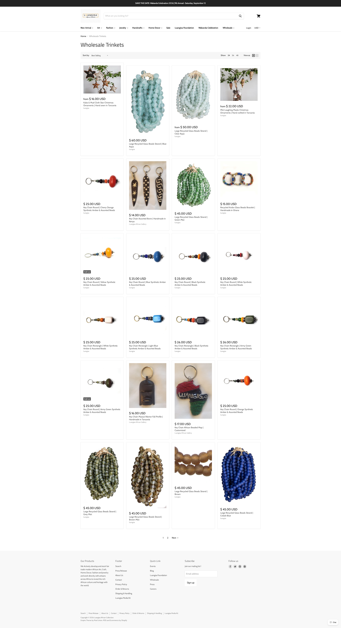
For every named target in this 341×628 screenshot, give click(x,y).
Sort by (86, 55)
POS (104, 620)
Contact (118, 580)
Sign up (190, 582)
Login (248, 28)
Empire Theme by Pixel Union (91, 620)
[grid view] (253, 55)
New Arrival (86, 28)
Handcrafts (137, 28)
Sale (168, 28)
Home (83, 36)
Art (99, 28)
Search (118, 566)
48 (237, 55)
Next (174, 538)
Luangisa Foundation (184, 28)
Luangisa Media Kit (123, 598)
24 (229, 55)
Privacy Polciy (121, 584)
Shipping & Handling (123, 593)
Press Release (121, 571)
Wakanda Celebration (208, 28)
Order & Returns (122, 589)
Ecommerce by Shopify (118, 620)
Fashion (110, 28)
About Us (119, 575)
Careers (153, 589)
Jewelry (123, 28)
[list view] (257, 55)
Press (152, 584)
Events (153, 566)
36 (233, 55)
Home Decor (155, 28)
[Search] (240, 16)
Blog (152, 571)
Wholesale (228, 28)
